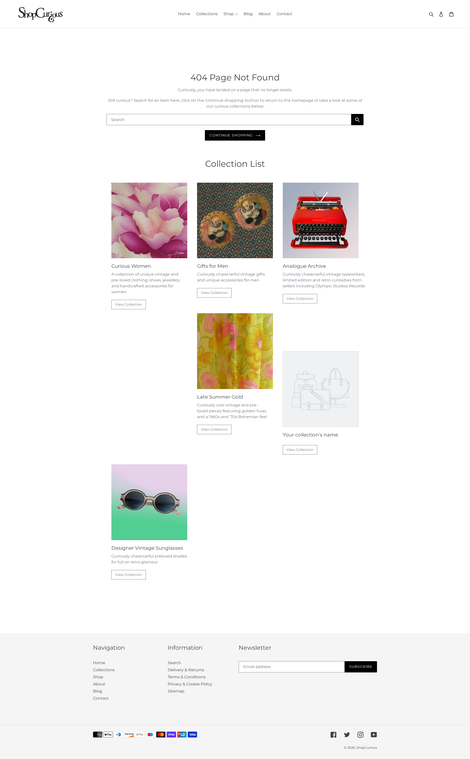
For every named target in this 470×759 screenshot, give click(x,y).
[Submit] (357, 119)
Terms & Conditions (187, 677)
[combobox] (228, 119)
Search (174, 662)
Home (99, 662)
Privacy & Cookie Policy (190, 684)
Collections (104, 670)
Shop (98, 677)
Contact (101, 698)
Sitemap (176, 691)
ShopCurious (366, 747)
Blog (97, 691)
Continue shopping (231, 135)
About (99, 684)
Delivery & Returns (186, 670)
